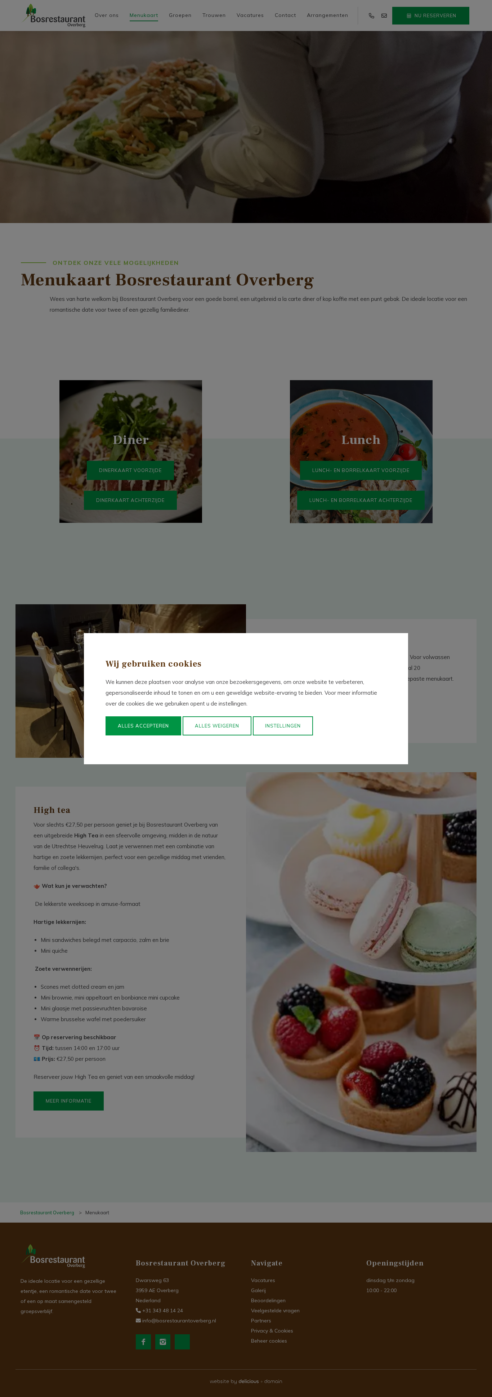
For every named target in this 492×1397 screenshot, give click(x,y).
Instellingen (283, 726)
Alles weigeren (217, 726)
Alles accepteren (143, 726)
